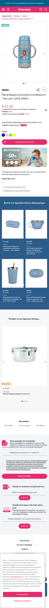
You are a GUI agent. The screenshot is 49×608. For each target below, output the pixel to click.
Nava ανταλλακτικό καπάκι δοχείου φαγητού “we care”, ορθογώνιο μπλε (36, 299)
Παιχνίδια (17, 16)
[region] (22, 580)
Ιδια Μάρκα (40, 425)
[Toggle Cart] (45, 9)
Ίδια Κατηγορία (25, 425)
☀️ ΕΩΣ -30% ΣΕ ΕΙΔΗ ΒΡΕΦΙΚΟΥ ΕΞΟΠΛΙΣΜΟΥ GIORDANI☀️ (24, 3)
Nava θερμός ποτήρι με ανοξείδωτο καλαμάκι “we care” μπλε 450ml (12, 299)
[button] (24, 52)
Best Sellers (8, 425)
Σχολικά (24, 16)
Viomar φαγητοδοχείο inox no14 (16, 394)
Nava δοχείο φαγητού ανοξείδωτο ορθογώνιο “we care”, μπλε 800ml (11, 248)
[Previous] (3, 362)
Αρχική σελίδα (6, 16)
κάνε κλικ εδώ (16, 577)
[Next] (44, 53)
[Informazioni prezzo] (46, 110)
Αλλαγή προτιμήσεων (22, 601)
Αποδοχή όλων (22, 594)
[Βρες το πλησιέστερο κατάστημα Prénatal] (8, 9)
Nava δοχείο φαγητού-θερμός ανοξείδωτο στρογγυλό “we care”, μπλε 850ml (34, 251)
